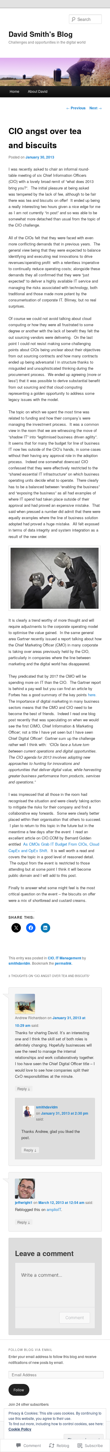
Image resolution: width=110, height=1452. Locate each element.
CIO (51, 958)
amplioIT (54, 1209)
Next (95, 107)
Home (14, 91)
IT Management (68, 958)
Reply (23, 1088)
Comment (74, 1317)
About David (38, 91)
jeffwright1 (24, 1202)
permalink (63, 963)
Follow (18, 1389)
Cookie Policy (20, 1429)
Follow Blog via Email (31, 1350)
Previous (76, 107)
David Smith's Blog (41, 34)
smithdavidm (19, 963)
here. (92, 694)
